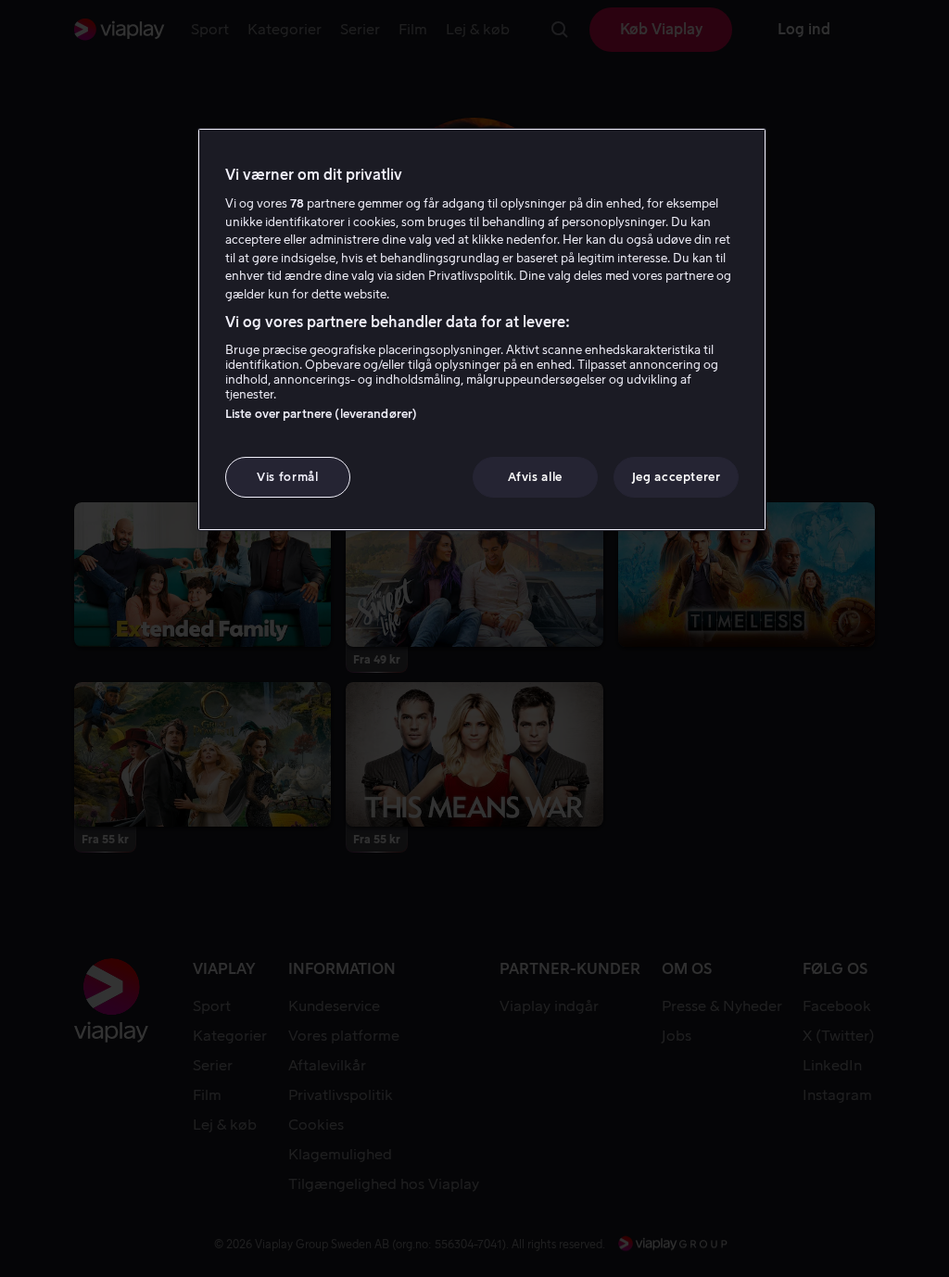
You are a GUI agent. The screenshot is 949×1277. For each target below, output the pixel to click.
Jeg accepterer (676, 477)
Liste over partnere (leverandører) (321, 414)
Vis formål (288, 477)
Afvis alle (535, 477)
